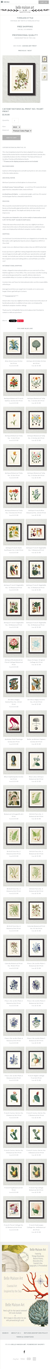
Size (4, 126)
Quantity (5, 120)
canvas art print (29, 46)
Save (21, 321)
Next (30, 50)
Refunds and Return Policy (36, 1333)
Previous (22, 50)
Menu (6, 2)
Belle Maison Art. (19, 1344)
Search (5, 1333)
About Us (16, 1333)
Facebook (24, 1352)
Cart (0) (43, 2)
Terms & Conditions (25, 1337)
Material (5, 130)
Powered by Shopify (36, 1344)
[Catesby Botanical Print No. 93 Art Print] (21, 56)
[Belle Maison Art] (25, 6)
